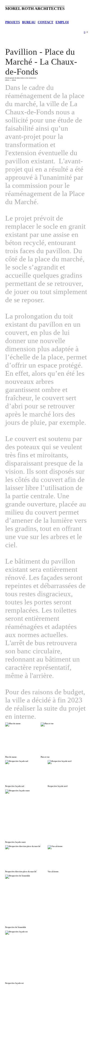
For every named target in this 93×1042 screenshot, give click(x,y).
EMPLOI (62, 22)
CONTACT (45, 22)
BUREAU (28, 22)
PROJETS (12, 22)
